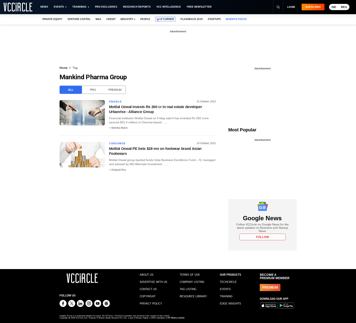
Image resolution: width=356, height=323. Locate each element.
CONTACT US (148, 289)
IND (333, 7)
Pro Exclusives (106, 6)
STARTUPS (214, 19)
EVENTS (225, 289)
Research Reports (137, 6)
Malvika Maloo (119, 127)
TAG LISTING (188, 289)
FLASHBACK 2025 (191, 19)
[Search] (278, 7)
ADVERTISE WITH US (153, 281)
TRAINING (226, 296)
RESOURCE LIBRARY (193, 296)
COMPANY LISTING (192, 281)
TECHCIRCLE (228, 281)
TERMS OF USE (190, 274)
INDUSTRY (127, 19)
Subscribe (313, 7)
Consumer (117, 143)
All (71, 89)
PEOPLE (145, 19)
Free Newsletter (199, 6)
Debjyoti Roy (118, 169)
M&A (98, 19)
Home (64, 67)
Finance (115, 101)
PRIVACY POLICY (151, 303)
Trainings (79, 6)
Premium (115, 89)
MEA (344, 7)
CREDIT (111, 19)
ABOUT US (146, 274)
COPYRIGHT (148, 296)
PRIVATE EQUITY (52, 19)
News (44, 6)
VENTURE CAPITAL (78, 19)
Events (59, 6)
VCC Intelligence (168, 6)
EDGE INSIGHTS (230, 303)
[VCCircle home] (18, 7)
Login (291, 7)
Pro (93, 89)
